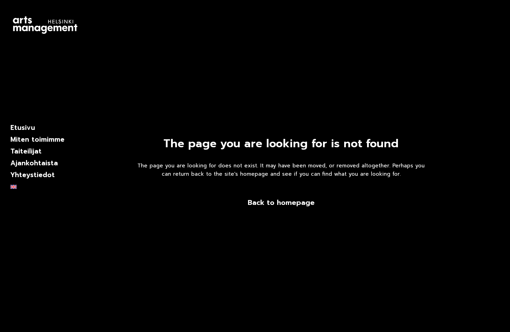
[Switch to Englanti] (45, 187)
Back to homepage (281, 202)
